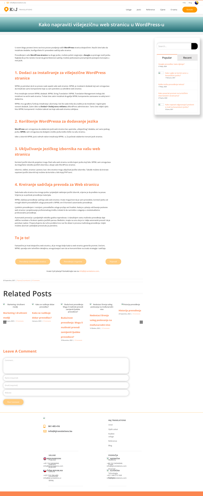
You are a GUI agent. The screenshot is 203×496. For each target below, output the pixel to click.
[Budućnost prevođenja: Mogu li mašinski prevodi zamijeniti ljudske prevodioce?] (73, 308)
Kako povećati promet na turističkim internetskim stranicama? (173, 94)
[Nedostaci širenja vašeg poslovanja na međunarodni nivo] (102, 306)
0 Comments (36, 280)
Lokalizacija (53, 476)
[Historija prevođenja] (131, 304)
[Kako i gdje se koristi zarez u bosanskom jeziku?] (161, 73)
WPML (51, 480)
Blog (110, 445)
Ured (110, 424)
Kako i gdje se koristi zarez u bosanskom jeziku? (176, 74)
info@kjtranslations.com (89, 271)
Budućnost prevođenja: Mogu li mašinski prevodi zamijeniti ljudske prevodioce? (72, 327)
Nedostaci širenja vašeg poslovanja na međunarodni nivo (101, 320)
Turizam (111, 478)
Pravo (110, 464)
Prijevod (19, 280)
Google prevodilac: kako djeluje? (171, 64)
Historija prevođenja (130, 310)
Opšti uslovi (113, 429)
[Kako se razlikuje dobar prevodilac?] (44, 305)
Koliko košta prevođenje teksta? (171, 84)
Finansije (112, 469)
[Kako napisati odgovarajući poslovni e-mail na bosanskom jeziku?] (161, 104)
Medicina (112, 460)
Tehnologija (113, 473)
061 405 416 (54, 426)
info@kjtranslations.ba (18, 3)
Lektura (52, 471)
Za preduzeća (26, 280)
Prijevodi (52, 460)
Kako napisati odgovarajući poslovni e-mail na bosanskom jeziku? (179, 105)
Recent (187, 57)
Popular (167, 57)
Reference (112, 441)
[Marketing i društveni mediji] (15, 305)
